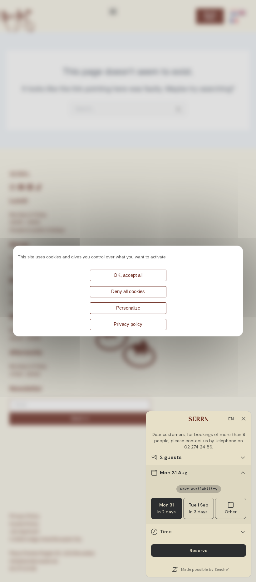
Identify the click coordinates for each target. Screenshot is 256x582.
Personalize (128, 308)
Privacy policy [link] (128, 324)
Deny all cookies (128, 291)
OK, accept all (128, 275)
